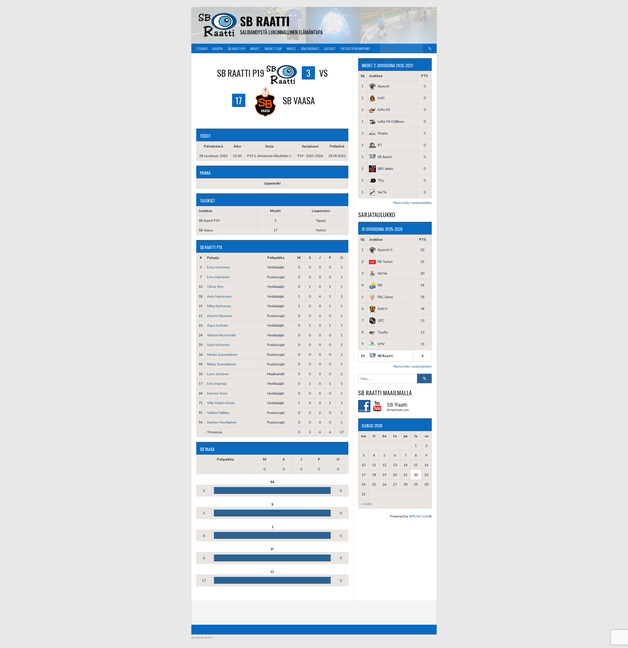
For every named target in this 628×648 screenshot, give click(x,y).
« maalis (366, 504)
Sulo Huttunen (218, 345)
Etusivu (202, 48)
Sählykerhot (310, 48)
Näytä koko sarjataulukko (412, 202)
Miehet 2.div (273, 48)
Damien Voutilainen (222, 422)
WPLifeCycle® (420, 516)
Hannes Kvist (217, 393)
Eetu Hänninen (218, 277)
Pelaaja (213, 257)
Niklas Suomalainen (221, 364)
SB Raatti (265, 21)
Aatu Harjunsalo (219, 296)
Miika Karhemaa (219, 306)
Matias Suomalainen (222, 354)
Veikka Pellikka (218, 412)
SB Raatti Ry (236, 48)
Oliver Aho (215, 286)
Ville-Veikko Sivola (221, 403)
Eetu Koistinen (218, 267)
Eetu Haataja (217, 383)
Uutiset (330, 48)
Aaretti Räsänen (219, 316)
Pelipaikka (275, 257)
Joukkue (375, 76)
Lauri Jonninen (218, 374)
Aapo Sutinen (217, 325)
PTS (424, 76)
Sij (363, 76)
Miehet (255, 48)
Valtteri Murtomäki (221, 335)
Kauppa (217, 48)
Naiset (291, 48)
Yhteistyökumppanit (355, 48)
